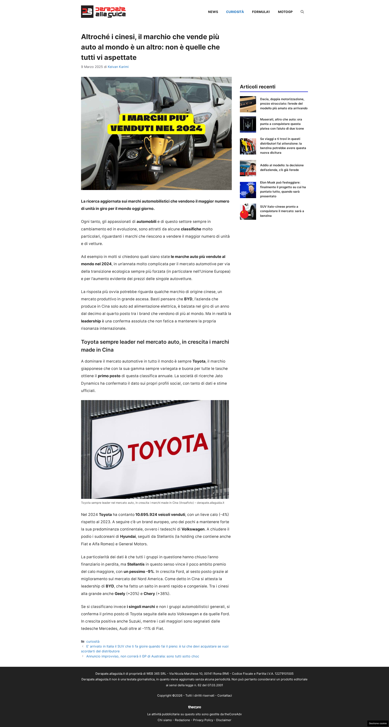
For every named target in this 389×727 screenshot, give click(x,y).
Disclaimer (223, 720)
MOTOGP (285, 12)
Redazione (182, 720)
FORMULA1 (261, 12)
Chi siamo (165, 720)
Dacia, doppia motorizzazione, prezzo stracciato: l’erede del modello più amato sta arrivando (284, 103)
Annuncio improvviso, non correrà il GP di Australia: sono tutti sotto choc (142, 656)
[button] (302, 12)
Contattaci (224, 695)
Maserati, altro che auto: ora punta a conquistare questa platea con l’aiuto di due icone (282, 123)
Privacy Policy (203, 720)
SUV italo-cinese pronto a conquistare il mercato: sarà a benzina (282, 211)
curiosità (235, 12)
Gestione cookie (378, 723)
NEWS (213, 12)
